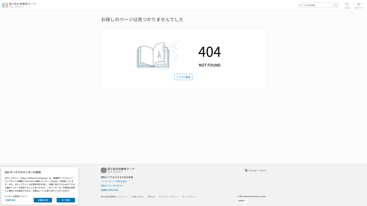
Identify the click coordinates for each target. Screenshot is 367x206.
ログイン (359, 7)
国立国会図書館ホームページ (114, 196)
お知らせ (151, 196)
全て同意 (66, 200)
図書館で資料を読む (110, 190)
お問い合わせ (138, 196)
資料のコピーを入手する (112, 185)
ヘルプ (347, 7)
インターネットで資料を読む (114, 181)
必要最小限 (43, 200)
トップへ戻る (183, 77)
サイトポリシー (189, 196)
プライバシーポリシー (169, 196)
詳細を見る (11, 200)
